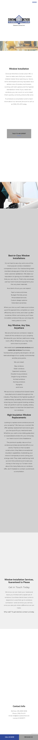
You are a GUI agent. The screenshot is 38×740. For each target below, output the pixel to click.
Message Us (28, 737)
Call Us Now (9, 737)
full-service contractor (19, 334)
